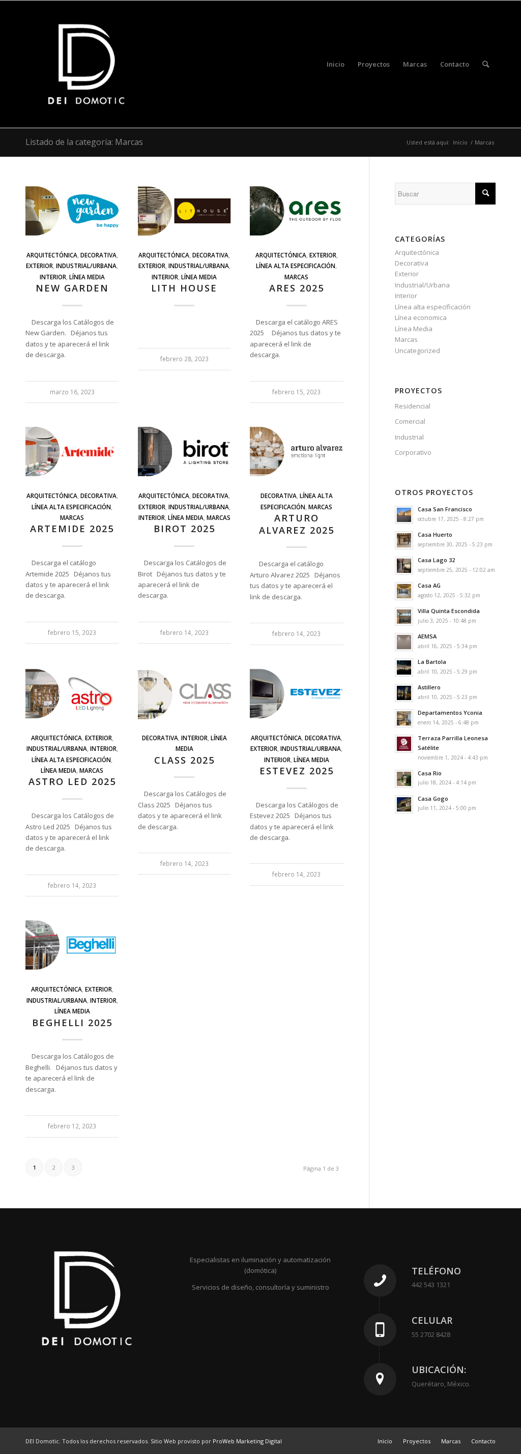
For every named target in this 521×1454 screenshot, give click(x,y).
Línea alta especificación (295, 265)
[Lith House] (184, 211)
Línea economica (421, 317)
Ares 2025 (296, 288)
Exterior (39, 265)
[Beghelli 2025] (72, 945)
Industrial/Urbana (86, 265)
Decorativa (98, 255)
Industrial (409, 437)
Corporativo (413, 452)
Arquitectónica (51, 255)
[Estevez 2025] (296, 693)
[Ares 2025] (296, 211)
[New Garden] (72, 211)
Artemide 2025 (72, 528)
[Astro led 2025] (72, 693)
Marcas (296, 277)
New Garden (72, 288)
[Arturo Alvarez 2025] (296, 451)
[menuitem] (335, 64)
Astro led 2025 (72, 781)
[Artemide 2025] (72, 451)
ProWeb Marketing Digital (247, 1441)
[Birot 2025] (184, 451)
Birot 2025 (184, 528)
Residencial (412, 406)
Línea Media (87, 277)
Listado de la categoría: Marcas (84, 142)
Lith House (184, 288)
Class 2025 (184, 760)
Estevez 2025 (296, 771)
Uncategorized (417, 350)
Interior (53, 277)
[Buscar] (486, 64)
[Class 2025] (184, 693)
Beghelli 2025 (72, 1022)
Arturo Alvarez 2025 (296, 524)
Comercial (410, 421)
